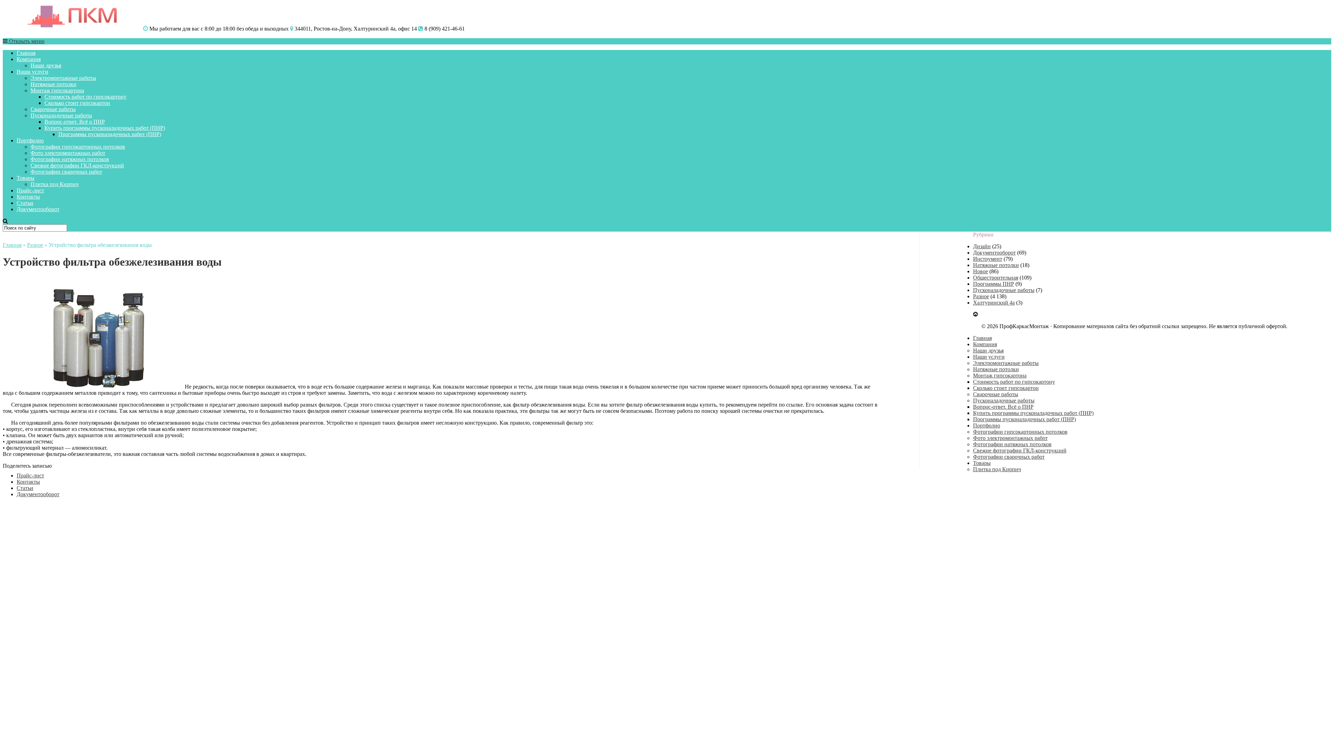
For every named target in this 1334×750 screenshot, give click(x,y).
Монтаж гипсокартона (57, 90)
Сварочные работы (53, 109)
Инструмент (987, 259)
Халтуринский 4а (994, 303)
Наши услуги (32, 72)
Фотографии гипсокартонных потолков (78, 147)
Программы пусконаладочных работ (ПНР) (109, 134)
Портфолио (30, 140)
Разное (35, 245)
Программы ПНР (993, 284)
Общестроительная (995, 278)
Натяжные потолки (53, 84)
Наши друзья (46, 65)
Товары (25, 178)
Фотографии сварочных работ (66, 172)
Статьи (25, 203)
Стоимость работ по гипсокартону (85, 97)
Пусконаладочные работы (61, 115)
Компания (29, 59)
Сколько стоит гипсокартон (77, 103)
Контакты (28, 197)
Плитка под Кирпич (55, 184)
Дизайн (982, 246)
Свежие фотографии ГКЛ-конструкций (77, 165)
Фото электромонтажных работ (68, 153)
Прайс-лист (30, 190)
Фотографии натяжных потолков (70, 159)
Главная (26, 53)
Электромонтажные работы (63, 78)
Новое (980, 271)
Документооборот (38, 209)
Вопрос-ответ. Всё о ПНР (74, 122)
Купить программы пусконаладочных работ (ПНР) (104, 128)
